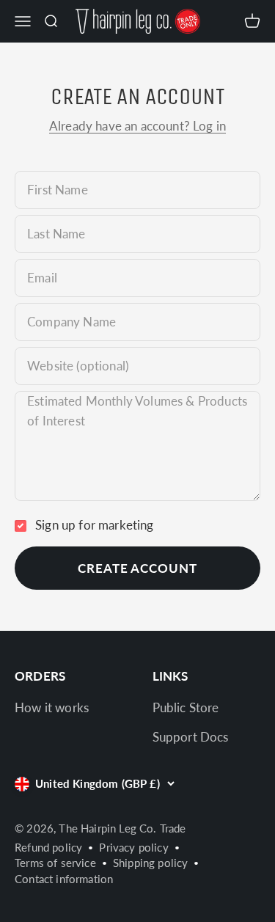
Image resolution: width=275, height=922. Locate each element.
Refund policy (48, 847)
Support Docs (191, 736)
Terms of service (55, 862)
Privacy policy (133, 847)
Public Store (186, 707)
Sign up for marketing (94, 525)
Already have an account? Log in (137, 125)
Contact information (64, 878)
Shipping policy (150, 862)
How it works (52, 707)
